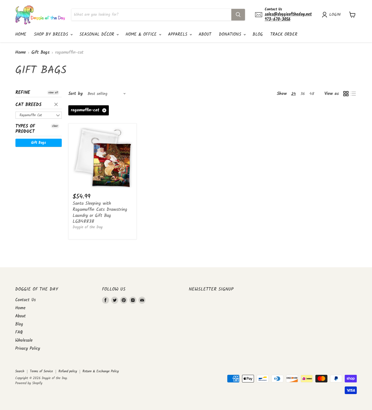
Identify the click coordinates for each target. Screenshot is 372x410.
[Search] (238, 14)
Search (19, 371)
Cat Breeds (28, 105)
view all (53, 92)
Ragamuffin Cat (30, 115)
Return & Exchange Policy (100, 371)
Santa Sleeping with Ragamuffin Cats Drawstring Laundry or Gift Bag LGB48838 (100, 212)
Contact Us (25, 300)
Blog (258, 34)
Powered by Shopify (28, 383)
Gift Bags (40, 52)
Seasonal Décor (97, 34)
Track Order (283, 34)
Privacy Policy (27, 348)
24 (293, 94)
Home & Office (142, 34)
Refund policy (67, 371)
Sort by (75, 93)
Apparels (178, 34)
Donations (231, 34)
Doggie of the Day (87, 227)
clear (56, 104)
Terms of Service (41, 371)
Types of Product (25, 129)
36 (302, 94)
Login (335, 15)
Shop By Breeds (52, 34)
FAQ (19, 332)
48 (311, 94)
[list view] (353, 93)
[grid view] (345, 93)
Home (20, 34)
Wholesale (24, 340)
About (205, 34)
